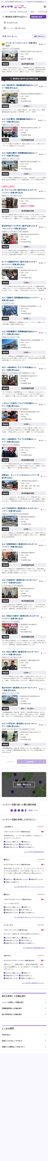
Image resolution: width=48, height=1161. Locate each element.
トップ (4, 11)
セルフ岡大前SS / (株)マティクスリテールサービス (29, 887)
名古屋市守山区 (42, 11)
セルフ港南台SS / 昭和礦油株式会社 (33, 948)
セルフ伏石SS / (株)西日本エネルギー (33, 983)
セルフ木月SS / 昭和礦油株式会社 (34, 852)
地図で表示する (39, 36)
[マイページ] (45, 6)
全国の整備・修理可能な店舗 (18, 11)
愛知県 (32, 11)
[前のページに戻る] (3, 16)
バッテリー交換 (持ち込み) (16, 28)
